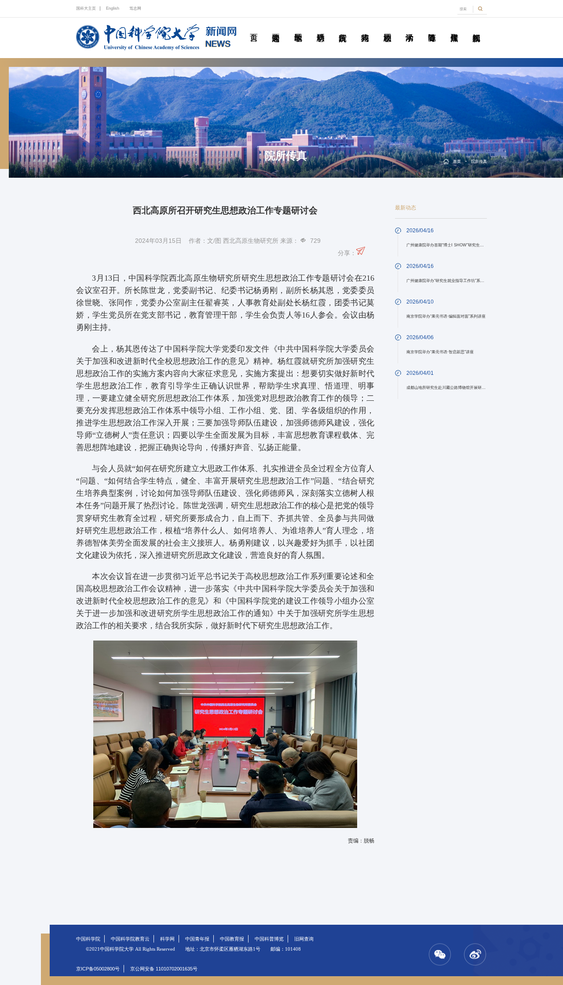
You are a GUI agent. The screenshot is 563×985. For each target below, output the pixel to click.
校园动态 (387, 27)
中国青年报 (197, 938)
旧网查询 (304, 938)
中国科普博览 (269, 938)
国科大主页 (86, 8)
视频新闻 (476, 27)
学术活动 (409, 27)
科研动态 (320, 27)
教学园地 (298, 27)
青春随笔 (431, 27)
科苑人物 (365, 27)
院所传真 (342, 27)
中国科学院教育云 (130, 938)
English (112, 8)
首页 (253, 27)
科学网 (167, 938)
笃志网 (135, 8)
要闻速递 (275, 27)
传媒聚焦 (453, 27)
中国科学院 (88, 938)
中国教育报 (232, 938)
